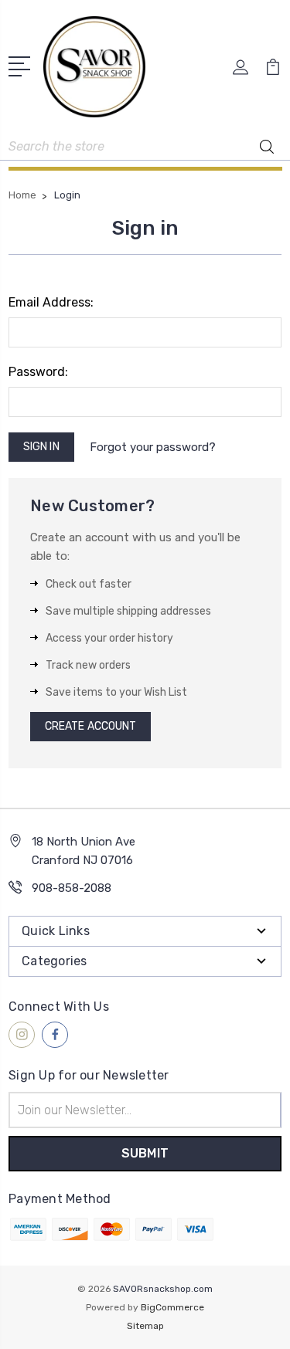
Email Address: (51, 302)
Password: (38, 371)
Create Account (90, 726)
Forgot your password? (153, 447)
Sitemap (145, 1325)
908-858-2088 (71, 888)
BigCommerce (172, 1307)
